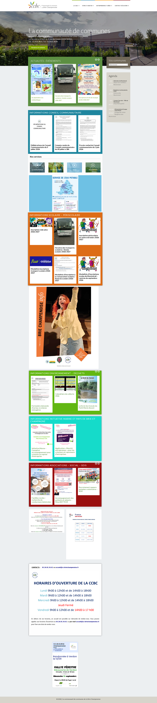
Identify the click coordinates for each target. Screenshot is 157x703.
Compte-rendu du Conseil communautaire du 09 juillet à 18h (64, 147)
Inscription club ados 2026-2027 (39, 231)
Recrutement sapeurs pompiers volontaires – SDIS (88, 489)
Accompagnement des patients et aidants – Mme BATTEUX (64, 500)
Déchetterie (93, 169)
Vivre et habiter (87, 5)
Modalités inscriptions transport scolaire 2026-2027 (41, 271)
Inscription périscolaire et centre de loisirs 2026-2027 (89, 237)
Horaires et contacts (38, 47)
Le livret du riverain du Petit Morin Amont (88, 407)
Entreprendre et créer (103, 5)
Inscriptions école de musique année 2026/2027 (88, 99)
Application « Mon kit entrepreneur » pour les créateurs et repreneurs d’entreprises (65, 451)
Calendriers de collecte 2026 (64, 395)
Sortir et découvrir (121, 5)
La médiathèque (37, 169)
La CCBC (75, 5)
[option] (78, 38)
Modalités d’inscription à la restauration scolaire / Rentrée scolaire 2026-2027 (65, 277)
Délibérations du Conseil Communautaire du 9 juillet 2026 (41, 147)
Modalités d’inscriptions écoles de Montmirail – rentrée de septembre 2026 (89, 277)
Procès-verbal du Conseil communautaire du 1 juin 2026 (89, 147)
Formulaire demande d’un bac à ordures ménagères (40, 408)
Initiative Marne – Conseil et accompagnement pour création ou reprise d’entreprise (41, 452)
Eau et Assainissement (74, 170)
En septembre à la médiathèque (37, 99)
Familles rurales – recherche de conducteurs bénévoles (41, 500)
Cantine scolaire (56, 169)
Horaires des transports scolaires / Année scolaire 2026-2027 (63, 98)
